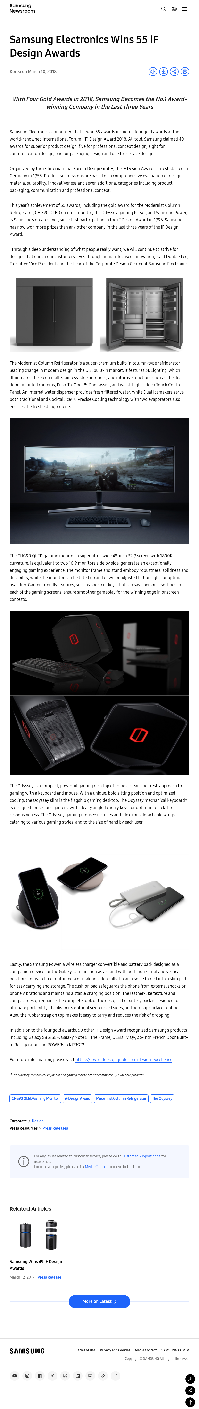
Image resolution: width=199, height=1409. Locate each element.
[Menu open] (185, 9)
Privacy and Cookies (115, 1350)
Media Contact (96, 1166)
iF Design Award (77, 1098)
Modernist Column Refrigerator (121, 1098)
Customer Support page (141, 1156)
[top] (190, 1402)
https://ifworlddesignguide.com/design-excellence (123, 1059)
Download (163, 71)
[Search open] (163, 9)
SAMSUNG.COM (173, 1350)
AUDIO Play (153, 71)
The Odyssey (162, 1098)
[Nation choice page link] (174, 9)
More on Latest (97, 1301)
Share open (174, 71)
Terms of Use (85, 1350)
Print (185, 71)
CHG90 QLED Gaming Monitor (35, 1098)
